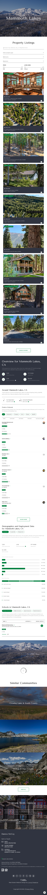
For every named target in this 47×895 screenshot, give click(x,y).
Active (23, 414)
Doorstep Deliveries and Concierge (7, 423)
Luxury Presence (33, 882)
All (4, 414)
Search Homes (23, 350)
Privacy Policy (29, 889)
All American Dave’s (6, 469)
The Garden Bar (5, 485)
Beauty (28, 414)
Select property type (8, 52)
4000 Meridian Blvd (6, 503)
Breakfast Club (5, 453)
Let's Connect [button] (23, 821)
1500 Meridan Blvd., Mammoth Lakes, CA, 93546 (11, 626)
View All (23, 789)
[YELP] (27, 876)
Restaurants (10, 414)
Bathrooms (5, 57)
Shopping (16, 414)
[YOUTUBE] (13, 876)
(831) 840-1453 (9, 846)
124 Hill (3, 455)
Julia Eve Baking (5, 438)
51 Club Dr (4, 471)
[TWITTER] (20, 876)
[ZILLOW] (33, 876)
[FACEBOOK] (23, 876)
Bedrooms (5, 61)
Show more (23, 519)
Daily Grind (4, 501)
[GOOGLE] (30, 876)
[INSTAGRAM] (17, 876)
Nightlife (34, 414)
